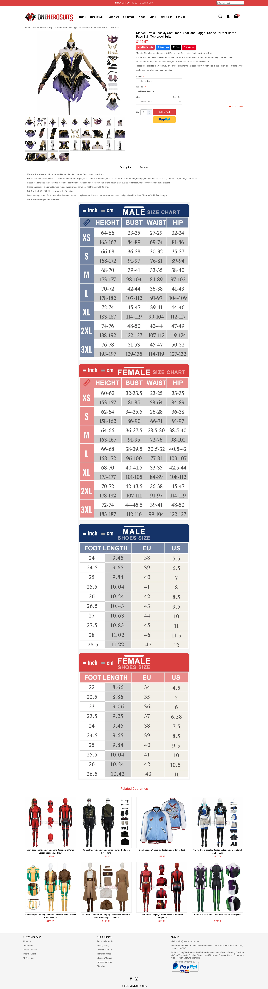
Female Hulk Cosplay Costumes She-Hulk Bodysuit (217, 915)
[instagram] (136, 979)
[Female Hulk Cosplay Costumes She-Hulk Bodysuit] (217, 887)
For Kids (180, 17)
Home (82, 17)
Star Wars (114, 17)
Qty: (137, 112)
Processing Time (104, 962)
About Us (27, 941)
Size (138, 97)
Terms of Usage (104, 954)
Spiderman (128, 17)
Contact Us (28, 945)
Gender (139, 76)
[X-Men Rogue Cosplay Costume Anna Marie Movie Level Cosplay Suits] (50, 887)
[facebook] (131, 979)
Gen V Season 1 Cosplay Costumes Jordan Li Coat (162, 850)
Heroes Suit (96, 17)
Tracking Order (29, 954)
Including (140, 87)
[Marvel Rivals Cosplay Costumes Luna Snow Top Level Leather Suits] (217, 822)
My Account (28, 958)
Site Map (101, 966)
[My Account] (228, 17)
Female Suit (166, 17)
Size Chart (177, 97)
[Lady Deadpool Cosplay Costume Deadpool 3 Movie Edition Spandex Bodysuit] (50, 822)
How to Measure (30, 950)
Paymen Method (104, 950)
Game (152, 17)
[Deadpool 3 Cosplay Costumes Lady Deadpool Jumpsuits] (161, 887)
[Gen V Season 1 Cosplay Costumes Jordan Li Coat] (161, 822)
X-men (142, 17)
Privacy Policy (103, 945)
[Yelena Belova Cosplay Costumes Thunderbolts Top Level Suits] (106, 822)
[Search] (220, 17)
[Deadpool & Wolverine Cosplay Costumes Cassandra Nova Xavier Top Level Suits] (106, 887)
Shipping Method (104, 958)
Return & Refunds (105, 941)
